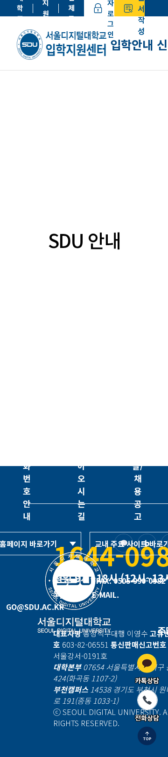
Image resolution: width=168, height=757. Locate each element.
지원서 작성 (141, 8)
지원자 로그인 (110, 8)
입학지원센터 (45, 8)
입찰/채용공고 (137, 484)
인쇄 (130, 186)
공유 (148, 186)
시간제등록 (71, 8)
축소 (113, 186)
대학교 (20, 8)
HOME (27, 187)
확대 (95, 186)
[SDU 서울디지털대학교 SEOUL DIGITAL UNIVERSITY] (63, 44)
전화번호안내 (27, 484)
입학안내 (131, 44)
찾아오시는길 (81, 484)
